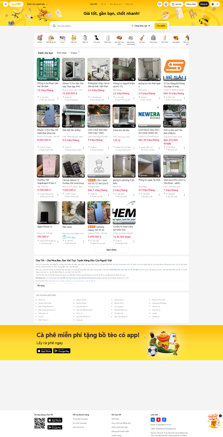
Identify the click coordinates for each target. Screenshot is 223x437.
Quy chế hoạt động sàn (121, 423)
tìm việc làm (170, 270)
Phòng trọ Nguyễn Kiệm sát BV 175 (124, 85)
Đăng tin (203, 4)
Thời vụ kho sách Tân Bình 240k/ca (173, 132)
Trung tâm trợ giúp (80, 419)
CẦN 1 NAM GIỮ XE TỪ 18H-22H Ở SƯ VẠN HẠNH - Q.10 (98, 182)
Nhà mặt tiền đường (71, 130)
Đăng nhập (191, 4)
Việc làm (129, 4)
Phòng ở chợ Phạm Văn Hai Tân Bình (47, 85)
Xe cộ (103, 4)
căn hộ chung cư (72, 278)
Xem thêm (111, 249)
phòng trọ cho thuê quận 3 (149, 85)
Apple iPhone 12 (44, 226)
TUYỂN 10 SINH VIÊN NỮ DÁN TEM (123, 228)
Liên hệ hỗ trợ (78, 427)
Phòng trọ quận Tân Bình (149, 180)
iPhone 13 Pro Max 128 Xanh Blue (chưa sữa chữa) (47, 132)
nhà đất (62, 278)
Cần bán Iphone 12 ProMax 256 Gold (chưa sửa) (73, 182)
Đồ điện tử (137, 270)
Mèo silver (67, 227)
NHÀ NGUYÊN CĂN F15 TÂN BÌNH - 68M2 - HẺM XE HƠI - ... (174, 182)
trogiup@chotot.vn (163, 424)
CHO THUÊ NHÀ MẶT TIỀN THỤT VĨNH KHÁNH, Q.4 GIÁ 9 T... (98, 132)
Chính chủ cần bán (121, 130)
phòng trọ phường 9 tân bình (123, 182)
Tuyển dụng (116, 435)
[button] (5, 4)
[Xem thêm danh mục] (186, 40)
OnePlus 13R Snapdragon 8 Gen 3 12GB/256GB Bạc (46, 182)
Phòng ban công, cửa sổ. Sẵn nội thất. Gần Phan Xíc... (99, 85)
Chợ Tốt (93, 4)
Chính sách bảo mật (119, 427)
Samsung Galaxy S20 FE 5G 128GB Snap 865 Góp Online (97, 228)
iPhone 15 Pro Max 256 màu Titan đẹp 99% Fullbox (72, 85)
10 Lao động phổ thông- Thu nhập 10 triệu (174, 85)
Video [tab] (74, 52)
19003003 (160, 429)
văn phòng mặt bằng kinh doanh (90, 278)
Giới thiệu (115, 419)
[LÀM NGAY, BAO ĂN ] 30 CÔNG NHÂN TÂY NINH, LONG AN (148, 132)
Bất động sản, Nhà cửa (119, 270)
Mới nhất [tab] (61, 52)
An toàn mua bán (80, 423)
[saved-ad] (159, 4)
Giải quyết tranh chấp (120, 431)
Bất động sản (116, 4)
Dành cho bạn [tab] (45, 52)
